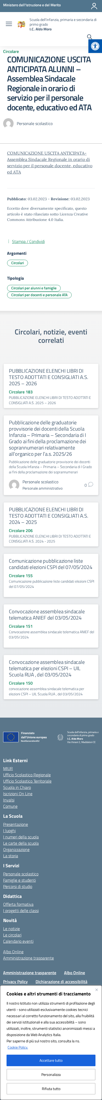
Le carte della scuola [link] (21, 843)
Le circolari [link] (12, 935)
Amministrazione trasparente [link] (28, 958)
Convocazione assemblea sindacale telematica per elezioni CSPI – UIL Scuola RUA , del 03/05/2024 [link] (47, 668)
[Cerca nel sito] (90, 37)
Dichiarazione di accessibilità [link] (61, 981)
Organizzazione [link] (16, 849)
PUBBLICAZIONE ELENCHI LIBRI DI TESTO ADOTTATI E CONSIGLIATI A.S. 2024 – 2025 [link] (48, 515)
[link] (95, 46)
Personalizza (51, 1074)
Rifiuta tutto (51, 1088)
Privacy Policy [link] (15, 981)
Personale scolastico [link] (20, 874)
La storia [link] (10, 856)
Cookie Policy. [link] (18, 1047)
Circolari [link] (17, 262)
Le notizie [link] (11, 928)
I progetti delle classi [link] (21, 910)
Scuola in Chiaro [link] (17, 787)
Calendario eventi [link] (18, 941)
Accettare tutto (51, 1060)
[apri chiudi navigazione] (9, 24)
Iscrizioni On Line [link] (17, 793)
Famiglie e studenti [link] (19, 880)
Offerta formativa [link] (18, 904)
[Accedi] (94, 6)
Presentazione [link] (15, 824)
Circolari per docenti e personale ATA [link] (39, 294)
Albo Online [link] (13, 952)
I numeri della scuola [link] (21, 837)
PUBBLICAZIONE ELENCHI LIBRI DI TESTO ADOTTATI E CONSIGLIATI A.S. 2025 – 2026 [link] (48, 377)
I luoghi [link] (9, 830)
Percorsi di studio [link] (17, 886)
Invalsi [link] (8, 800)
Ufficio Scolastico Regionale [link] (27, 775)
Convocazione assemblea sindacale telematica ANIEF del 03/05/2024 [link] (47, 614)
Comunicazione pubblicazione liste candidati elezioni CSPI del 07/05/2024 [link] (50, 564)
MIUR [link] (8, 768)
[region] (51, 1042)
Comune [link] (10, 806)
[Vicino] (96, 990)
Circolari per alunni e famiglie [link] (33, 288)
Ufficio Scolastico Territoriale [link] (27, 781)
